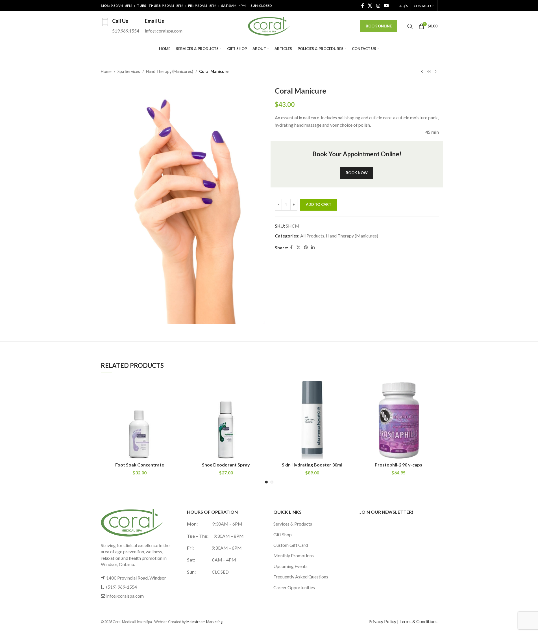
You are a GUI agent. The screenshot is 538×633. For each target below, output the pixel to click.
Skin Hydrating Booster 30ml (312, 464)
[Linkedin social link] (313, 247)
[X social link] (370, 5)
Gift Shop (282, 534)
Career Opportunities (294, 587)
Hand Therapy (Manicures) (169, 71)
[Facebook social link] (362, 5)
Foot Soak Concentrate (139, 464)
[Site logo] (269, 25)
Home (106, 71)
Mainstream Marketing (204, 621)
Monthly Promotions (293, 555)
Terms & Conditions (418, 621)
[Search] (410, 26)
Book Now (357, 172)
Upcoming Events (290, 566)
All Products (312, 235)
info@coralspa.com (125, 596)
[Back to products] (428, 71)
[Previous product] (422, 71)
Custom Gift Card (290, 545)
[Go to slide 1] (266, 482)
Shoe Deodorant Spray (226, 464)
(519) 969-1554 (121, 586)
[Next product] (435, 71)
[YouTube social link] (386, 5)
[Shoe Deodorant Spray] (226, 420)
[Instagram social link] (378, 5)
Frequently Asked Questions (300, 576)
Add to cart (318, 204)
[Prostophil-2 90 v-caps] (398, 420)
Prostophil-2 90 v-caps (398, 464)
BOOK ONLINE (379, 26)
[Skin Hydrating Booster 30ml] (312, 420)
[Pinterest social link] (306, 247)
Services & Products (292, 523)
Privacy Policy (382, 621)
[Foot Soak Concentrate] (140, 420)
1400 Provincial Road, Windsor (136, 577)
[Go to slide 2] (272, 482)
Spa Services (128, 71)
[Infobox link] (120, 26)
